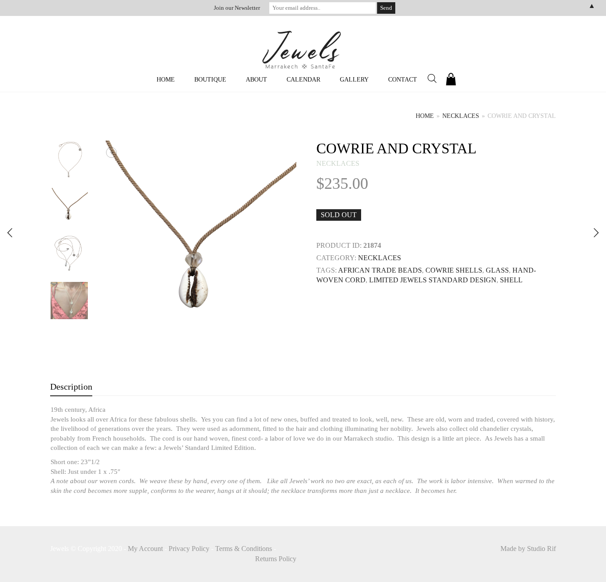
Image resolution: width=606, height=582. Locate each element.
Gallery (354, 79)
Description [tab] (71, 386)
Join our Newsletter (237, 7)
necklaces (460, 116)
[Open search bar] (432, 78)
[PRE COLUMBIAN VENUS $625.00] (10, 233)
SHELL (511, 280)
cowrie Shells (453, 270)
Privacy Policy (189, 548)
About (256, 79)
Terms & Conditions (243, 548)
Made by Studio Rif (528, 548)
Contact (402, 79)
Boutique (210, 79)
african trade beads (380, 270)
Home (166, 79)
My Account (145, 548)
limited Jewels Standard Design (432, 280)
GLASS (497, 270)
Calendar (303, 79)
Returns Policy (275, 558)
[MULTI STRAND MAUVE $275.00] (596, 233)
